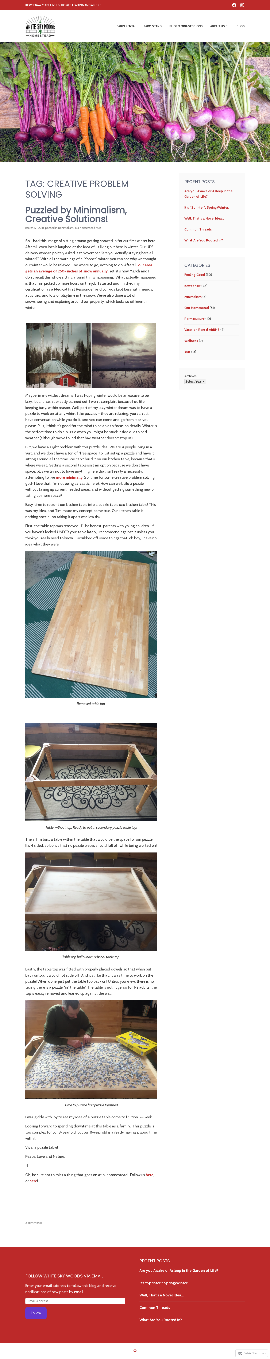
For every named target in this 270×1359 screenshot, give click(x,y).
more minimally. (69, 477)
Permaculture (194, 319)
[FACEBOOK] (234, 5)
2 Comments (33, 1223)
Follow (36, 1313)
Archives (190, 376)
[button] (58, 355)
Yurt (98, 228)
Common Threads (198, 229)
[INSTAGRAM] (242, 5)
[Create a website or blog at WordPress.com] (135, 1351)
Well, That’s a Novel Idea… (204, 218)
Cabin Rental (126, 26)
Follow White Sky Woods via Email (64, 1276)
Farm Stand (153, 26)
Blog (241, 26)
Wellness (191, 341)
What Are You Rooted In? (203, 240)
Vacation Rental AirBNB (202, 330)
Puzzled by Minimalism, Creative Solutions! (76, 214)
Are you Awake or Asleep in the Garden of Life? (178, 1270)
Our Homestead (85, 228)
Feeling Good (194, 275)
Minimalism (66, 228)
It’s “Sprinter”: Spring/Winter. (206, 207)
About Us (217, 26)
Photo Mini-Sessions (186, 26)
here (149, 1175)
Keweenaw (192, 286)
